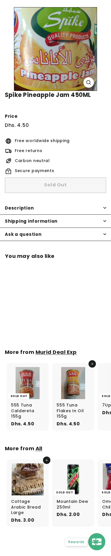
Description (19, 208)
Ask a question (23, 234)
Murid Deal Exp (56, 352)
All (39, 448)
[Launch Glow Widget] (96, 541)
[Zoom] (88, 82)
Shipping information (31, 221)
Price (11, 116)
